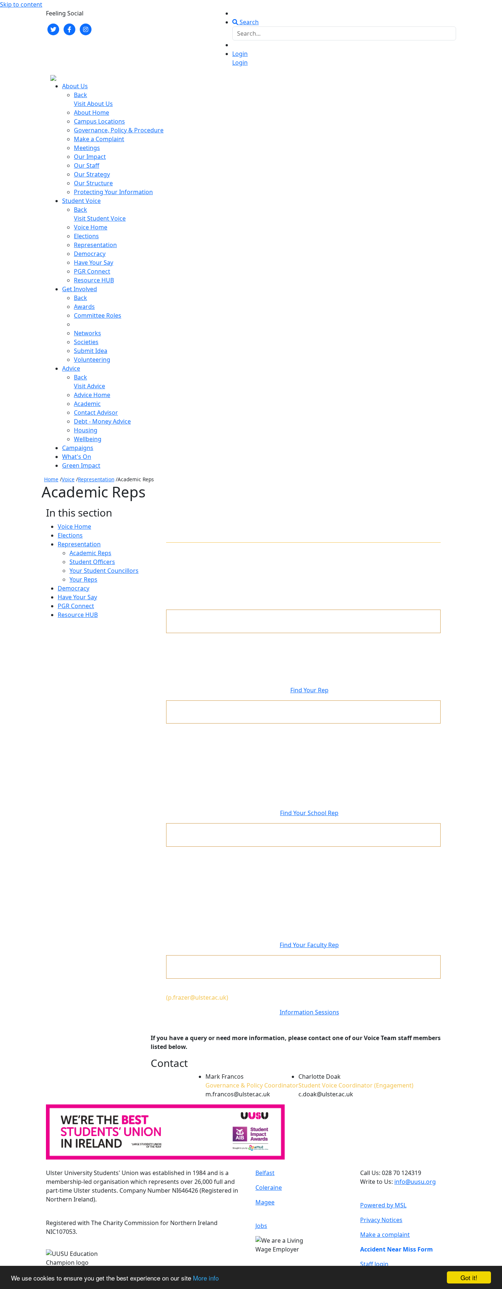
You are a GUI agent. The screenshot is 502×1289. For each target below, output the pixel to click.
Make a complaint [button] (385, 1235)
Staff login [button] (374, 1264)
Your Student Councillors (104, 571)
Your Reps (83, 579)
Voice (68, 479)
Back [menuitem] (80, 95)
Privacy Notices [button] (381, 1220)
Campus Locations (99, 121)
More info (206, 1277)
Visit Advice (89, 386)
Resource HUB (94, 280)
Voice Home (90, 227)
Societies (86, 342)
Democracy (89, 254)
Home (51, 479)
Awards (84, 307)
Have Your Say (93, 262)
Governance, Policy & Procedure (119, 130)
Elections (86, 236)
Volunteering (92, 360)
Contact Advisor (96, 412)
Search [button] (248, 22)
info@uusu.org (415, 1182)
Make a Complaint (99, 139)
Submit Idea (90, 351)
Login (240, 54)
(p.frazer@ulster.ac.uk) (197, 997)
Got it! (468, 1277)
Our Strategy (92, 174)
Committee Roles (97, 315)
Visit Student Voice (100, 218)
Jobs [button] (261, 1226)
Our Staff (86, 165)
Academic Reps (90, 553)
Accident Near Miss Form (396, 1249)
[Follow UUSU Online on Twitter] (53, 29)
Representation (95, 245)
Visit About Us (93, 104)
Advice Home (92, 395)
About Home (91, 112)
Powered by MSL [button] (383, 1205)
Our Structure (93, 183)
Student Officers (92, 562)
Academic (87, 404)
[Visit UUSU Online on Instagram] (85, 29)
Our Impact (90, 157)
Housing (85, 430)
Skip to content (21, 4)
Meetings (87, 148)
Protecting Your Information (113, 192)
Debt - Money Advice (102, 421)
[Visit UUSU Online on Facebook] (69, 29)
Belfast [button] (265, 1173)
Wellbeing (87, 439)
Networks (87, 333)
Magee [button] (265, 1202)
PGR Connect (92, 271)
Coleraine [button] (268, 1187)
